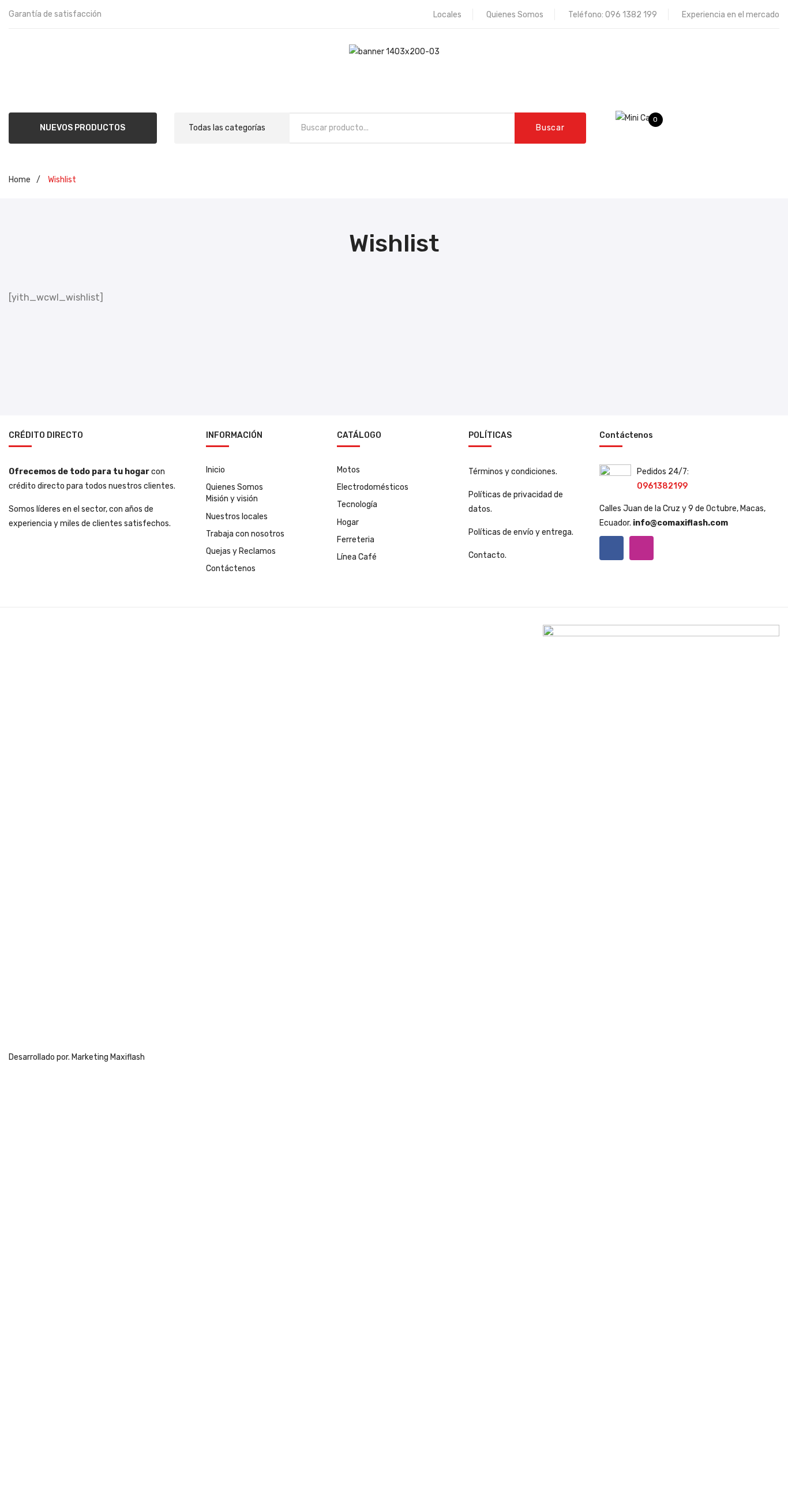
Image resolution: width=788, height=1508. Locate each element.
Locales (447, 15)
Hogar (348, 522)
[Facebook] (611, 548)
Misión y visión (232, 499)
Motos (348, 470)
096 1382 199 (631, 15)
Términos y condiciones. (512, 472)
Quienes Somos (514, 15)
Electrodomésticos (372, 487)
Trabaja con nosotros (245, 534)
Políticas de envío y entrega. (520, 532)
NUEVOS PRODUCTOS (82, 128)
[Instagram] (641, 548)
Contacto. (487, 555)
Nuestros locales (237, 517)
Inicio (215, 470)
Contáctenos (231, 568)
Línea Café (357, 557)
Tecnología (357, 504)
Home (20, 180)
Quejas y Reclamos (241, 551)
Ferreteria (355, 540)
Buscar (550, 128)
